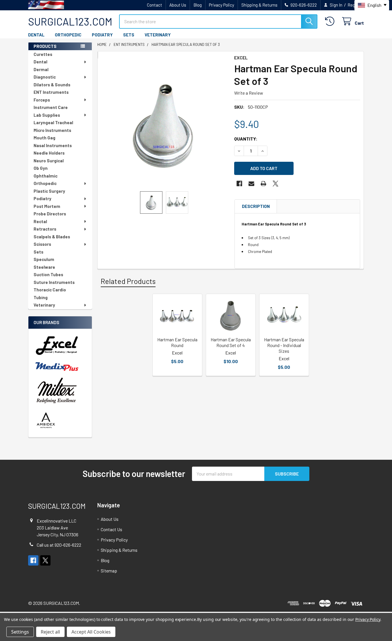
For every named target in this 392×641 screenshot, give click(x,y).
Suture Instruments (54, 282)
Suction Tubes (48, 274)
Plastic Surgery (49, 191)
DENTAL (36, 34)
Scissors (42, 244)
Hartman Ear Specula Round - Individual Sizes (284, 345)
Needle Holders (49, 152)
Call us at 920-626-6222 (59, 545)
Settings (20, 632)
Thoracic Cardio (50, 289)
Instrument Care (51, 107)
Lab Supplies (47, 115)
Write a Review (248, 93)
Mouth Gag (44, 137)
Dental (40, 61)
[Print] (263, 183)
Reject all (50, 632)
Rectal (40, 221)
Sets (38, 251)
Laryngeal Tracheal (53, 122)
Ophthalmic (45, 175)
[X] (275, 183)
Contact (154, 4)
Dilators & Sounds (52, 84)
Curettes (43, 54)
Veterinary (44, 304)
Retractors (45, 228)
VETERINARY (158, 34)
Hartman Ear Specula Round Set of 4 (231, 342)
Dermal (41, 69)
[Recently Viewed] (331, 21)
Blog (197, 4)
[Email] (251, 183)
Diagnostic (45, 76)
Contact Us (111, 529)
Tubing (41, 297)
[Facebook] (239, 183)
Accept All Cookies (91, 632)
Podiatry (42, 198)
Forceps (42, 99)
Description (256, 206)
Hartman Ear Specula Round (177, 342)
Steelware (44, 267)
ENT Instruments (51, 92)
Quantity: (245, 138)
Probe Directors (50, 213)
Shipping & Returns (259, 4)
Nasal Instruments (53, 145)
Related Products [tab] (128, 281)
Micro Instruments (52, 130)
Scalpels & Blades (52, 236)
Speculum (44, 259)
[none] (164, 125)
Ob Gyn (41, 168)
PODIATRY (102, 34)
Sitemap (109, 570)
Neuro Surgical (49, 160)
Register (356, 4)
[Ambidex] (46, 420)
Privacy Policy (221, 4)
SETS (128, 34)
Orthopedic (45, 183)
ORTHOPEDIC (68, 34)
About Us (177, 4)
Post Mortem (47, 206)
